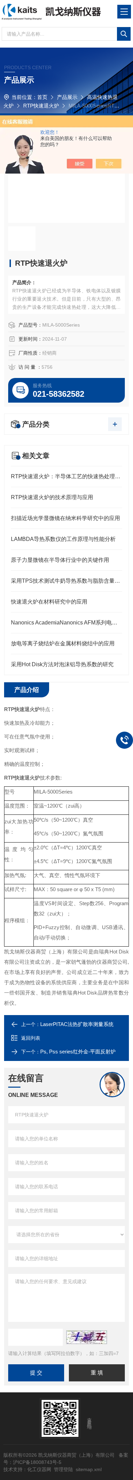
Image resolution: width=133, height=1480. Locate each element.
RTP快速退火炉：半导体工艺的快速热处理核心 (66, 476)
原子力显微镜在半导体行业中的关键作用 (60, 560)
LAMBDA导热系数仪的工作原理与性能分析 (63, 539)
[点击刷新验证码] (86, 1337)
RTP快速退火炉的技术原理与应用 (52, 497)
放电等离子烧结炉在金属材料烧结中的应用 (63, 643)
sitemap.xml (89, 1469)
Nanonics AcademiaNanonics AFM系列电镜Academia (66, 622)
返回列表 (30, 1038)
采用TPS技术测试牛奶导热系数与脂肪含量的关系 (66, 581)
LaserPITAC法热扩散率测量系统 (77, 1024)
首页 (42, 97)
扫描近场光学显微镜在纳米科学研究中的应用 (65, 518)
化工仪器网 (39, 1469)
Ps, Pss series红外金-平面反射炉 (78, 1051)
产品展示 (67, 97)
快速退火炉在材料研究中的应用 (49, 602)
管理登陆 (63, 1469)
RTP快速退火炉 (41, 106)
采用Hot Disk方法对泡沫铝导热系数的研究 (62, 664)
